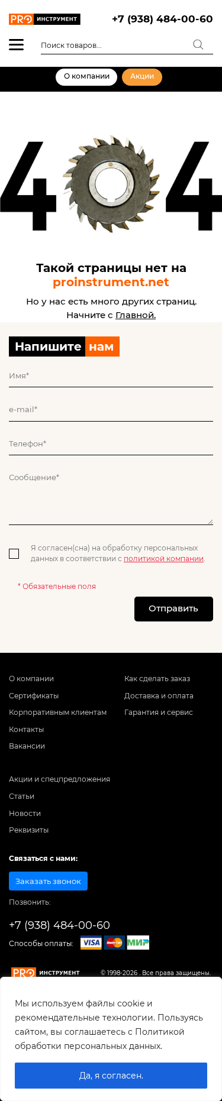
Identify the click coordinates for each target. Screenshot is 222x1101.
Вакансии (27, 746)
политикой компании (164, 559)
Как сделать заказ (157, 679)
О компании (87, 76)
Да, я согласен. (111, 1075)
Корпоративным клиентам (58, 712)
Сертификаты (34, 696)
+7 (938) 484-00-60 (162, 19)
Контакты (26, 730)
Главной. (135, 314)
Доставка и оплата (159, 696)
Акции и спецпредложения (59, 779)
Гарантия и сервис (158, 712)
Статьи (21, 796)
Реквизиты (29, 830)
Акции (142, 76)
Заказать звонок (48, 881)
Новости (25, 813)
